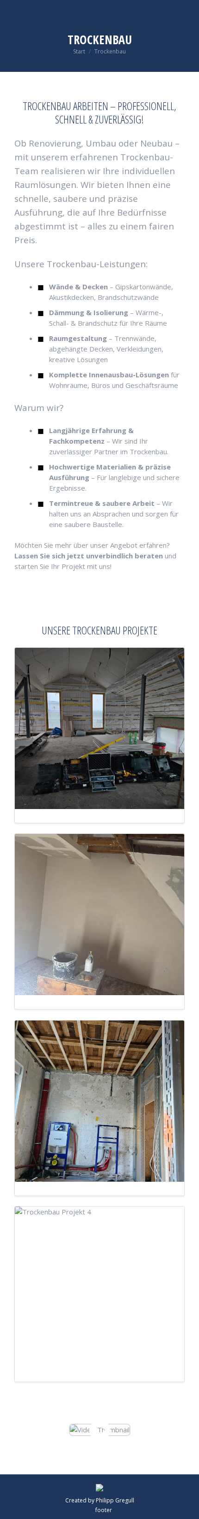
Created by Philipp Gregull (99, 1500)
